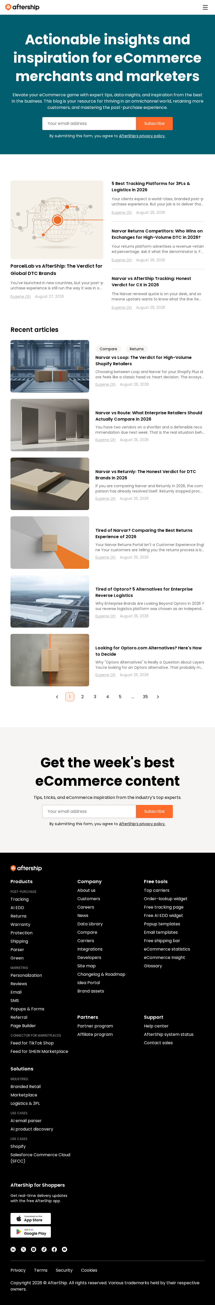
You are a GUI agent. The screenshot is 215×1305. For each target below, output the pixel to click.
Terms (40, 1270)
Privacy (18, 1270)
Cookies (89, 1270)
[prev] (57, 697)
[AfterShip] (23, 7)
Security (64, 1270)
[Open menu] (205, 7)
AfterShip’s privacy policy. (142, 136)
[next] (158, 697)
